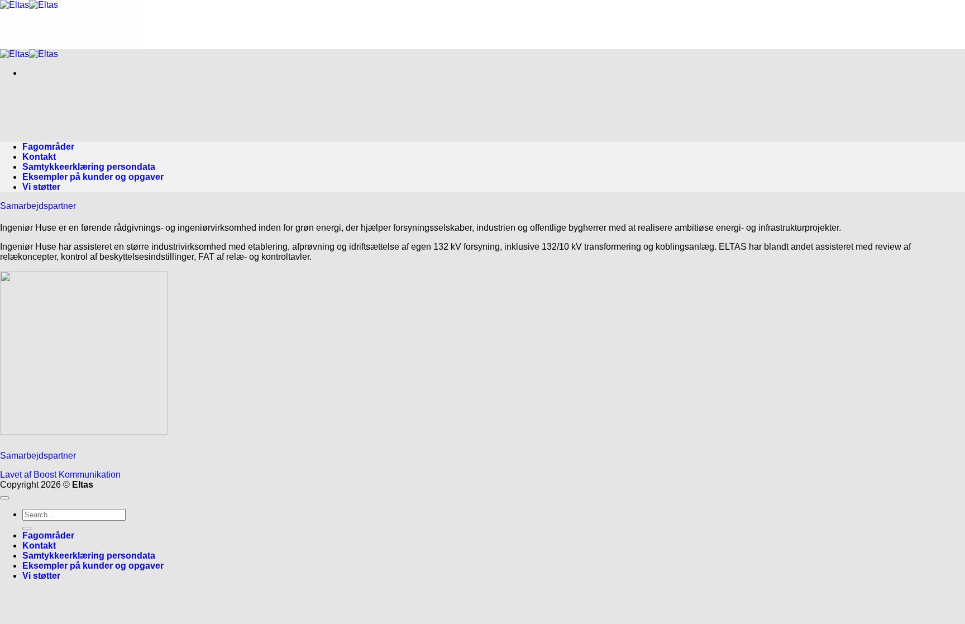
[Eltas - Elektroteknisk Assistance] (29, 4)
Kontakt (39, 156)
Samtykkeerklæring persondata (88, 167)
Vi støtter (41, 187)
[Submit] (26, 528)
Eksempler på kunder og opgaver (93, 177)
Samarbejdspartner (38, 206)
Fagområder (48, 146)
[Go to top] (4, 497)
